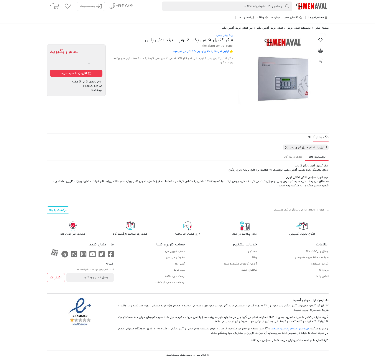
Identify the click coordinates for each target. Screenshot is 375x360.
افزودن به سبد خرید (74, 73)
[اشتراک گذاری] (321, 60)
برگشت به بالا (58, 210)
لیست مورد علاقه (175, 276)
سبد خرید (179, 270)
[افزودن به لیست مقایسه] (321, 50)
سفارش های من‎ (175, 258)
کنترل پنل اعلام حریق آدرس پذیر (306, 148)
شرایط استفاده (320, 264)
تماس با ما (245, 18)
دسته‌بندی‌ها (316, 18)
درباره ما (275, 18)
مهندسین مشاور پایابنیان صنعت (290, 329)
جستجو (252, 251)
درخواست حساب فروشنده (170, 282)
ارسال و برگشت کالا (317, 251)
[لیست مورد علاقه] (68, 6)
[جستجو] (287, 6)
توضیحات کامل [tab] (317, 157)
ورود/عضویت (88, 6)
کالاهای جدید (290, 18)
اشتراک (56, 277)
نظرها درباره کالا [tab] (293, 157)
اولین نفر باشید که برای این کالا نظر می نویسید (201, 51)
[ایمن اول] (312, 6)
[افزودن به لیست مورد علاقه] (321, 40)
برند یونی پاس (224, 35)
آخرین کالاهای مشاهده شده (240, 264)
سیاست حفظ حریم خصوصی (312, 258)
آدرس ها (180, 264)
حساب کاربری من (175, 251)
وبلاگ (260, 18)
